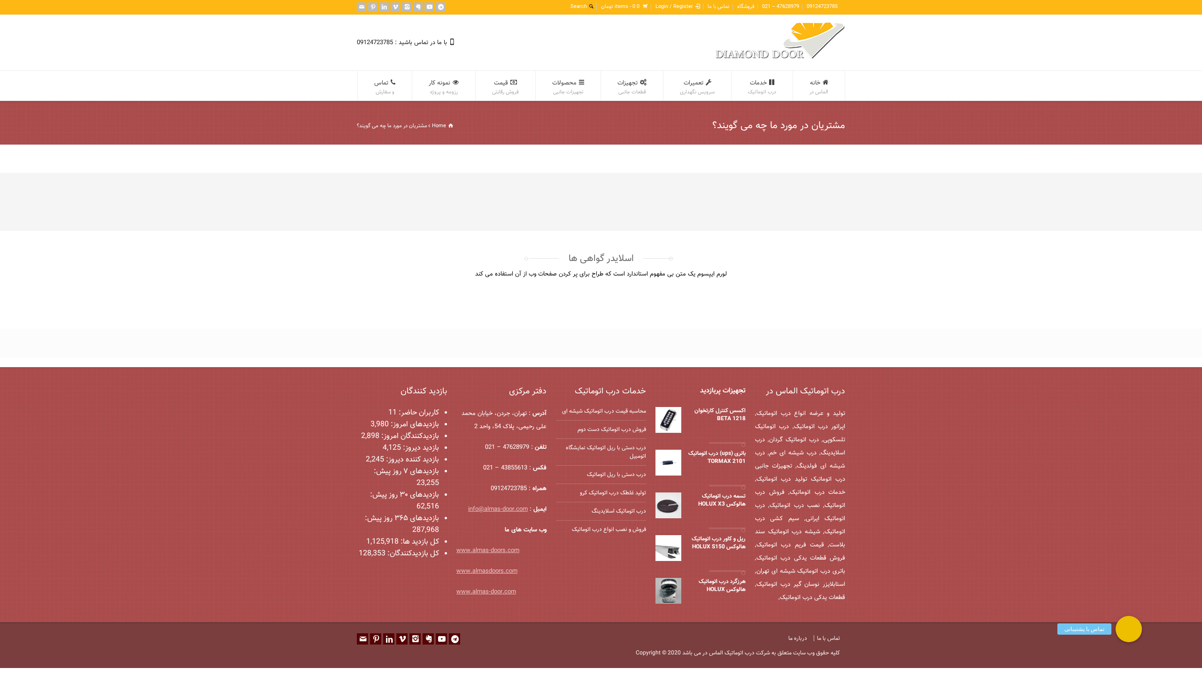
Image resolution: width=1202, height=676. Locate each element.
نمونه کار (443, 87)
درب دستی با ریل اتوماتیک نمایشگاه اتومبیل (606, 452)
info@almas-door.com (498, 509)
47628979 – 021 (780, 7)
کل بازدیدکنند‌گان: (412, 554)
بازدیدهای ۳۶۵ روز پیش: (402, 518)
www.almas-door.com (486, 592)
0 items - (620, 7)
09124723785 (822, 7)
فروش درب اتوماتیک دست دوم (612, 429)
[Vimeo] (395, 7)
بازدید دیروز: (420, 448)
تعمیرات (697, 87)
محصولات (568, 87)
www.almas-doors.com (487, 550)
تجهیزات (631, 87)
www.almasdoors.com (486, 571)
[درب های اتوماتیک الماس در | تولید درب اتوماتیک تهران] (780, 57)
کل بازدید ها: (419, 542)
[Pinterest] (373, 7)
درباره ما (797, 638)
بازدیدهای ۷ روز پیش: (406, 471)
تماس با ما (719, 7)
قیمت (505, 87)
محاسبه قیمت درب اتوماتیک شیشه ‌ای (604, 411)
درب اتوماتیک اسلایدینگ (619, 511)
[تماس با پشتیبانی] (1129, 629)
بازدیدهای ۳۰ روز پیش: (404, 495)
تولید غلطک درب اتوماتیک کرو (613, 493)
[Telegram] (440, 7)
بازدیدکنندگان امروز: (409, 436)
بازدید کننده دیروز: (411, 460)
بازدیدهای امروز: (414, 424)
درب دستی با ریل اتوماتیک (616, 474)
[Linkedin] (384, 7)
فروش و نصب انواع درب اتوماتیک (609, 529)
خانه (818, 87)
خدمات (762, 87)
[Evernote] (418, 7)
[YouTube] (429, 7)
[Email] (361, 7)
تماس (384, 87)
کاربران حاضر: (418, 413)
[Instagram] (406, 7)
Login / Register (674, 7)
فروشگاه (746, 7)
